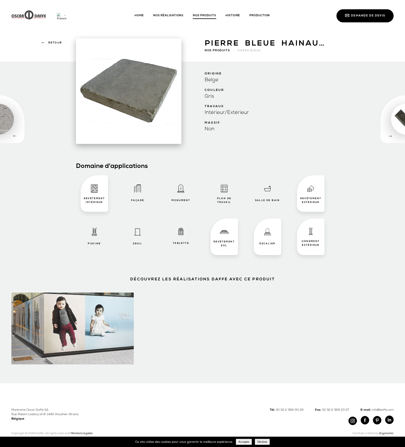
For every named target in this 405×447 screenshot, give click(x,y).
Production (259, 15)
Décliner (262, 441)
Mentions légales (82, 433)
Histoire (232, 15)
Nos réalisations (168, 15)
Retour (55, 43)
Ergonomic (386, 433)
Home (139, 15)
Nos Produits (204, 15)
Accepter (243, 441)
